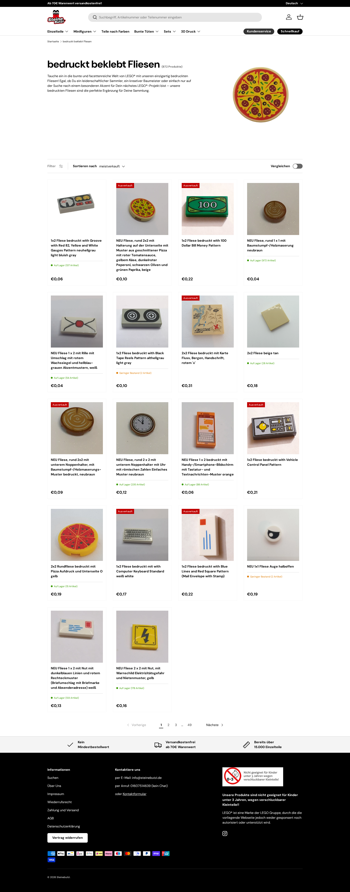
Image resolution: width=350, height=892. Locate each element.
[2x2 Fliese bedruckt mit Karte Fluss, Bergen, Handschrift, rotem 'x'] (208, 322)
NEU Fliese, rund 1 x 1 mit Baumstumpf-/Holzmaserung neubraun (270, 245)
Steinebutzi (63, 877)
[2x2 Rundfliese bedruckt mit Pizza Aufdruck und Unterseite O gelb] (77, 535)
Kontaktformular (134, 794)
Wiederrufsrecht (59, 802)
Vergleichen (280, 166)
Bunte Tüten (144, 31)
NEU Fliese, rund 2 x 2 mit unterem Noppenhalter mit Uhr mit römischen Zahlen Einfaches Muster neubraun (141, 467)
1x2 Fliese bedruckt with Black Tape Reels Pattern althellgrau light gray (140, 358)
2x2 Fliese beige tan (263, 353)
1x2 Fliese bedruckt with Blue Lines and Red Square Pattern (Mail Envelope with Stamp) (205, 571)
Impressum (55, 794)
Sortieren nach (85, 166)
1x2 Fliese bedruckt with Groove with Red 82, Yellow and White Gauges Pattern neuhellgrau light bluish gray (76, 247)
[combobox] (175, 17)
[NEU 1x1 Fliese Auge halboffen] (273, 535)
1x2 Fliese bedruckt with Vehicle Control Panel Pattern (272, 462)
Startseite (53, 41)
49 (190, 725)
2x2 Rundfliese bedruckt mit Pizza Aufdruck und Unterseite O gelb (77, 571)
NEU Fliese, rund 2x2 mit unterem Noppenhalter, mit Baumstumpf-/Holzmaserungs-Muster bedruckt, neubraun (76, 467)
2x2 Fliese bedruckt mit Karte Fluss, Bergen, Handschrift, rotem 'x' (205, 358)
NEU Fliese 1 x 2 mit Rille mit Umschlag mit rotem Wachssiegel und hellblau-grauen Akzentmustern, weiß (74, 360)
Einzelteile (55, 31)
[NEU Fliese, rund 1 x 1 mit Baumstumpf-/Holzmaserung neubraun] (273, 209)
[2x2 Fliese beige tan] (273, 322)
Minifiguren (83, 31)
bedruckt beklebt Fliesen (77, 41)
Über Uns (54, 786)
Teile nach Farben (115, 31)
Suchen (52, 778)
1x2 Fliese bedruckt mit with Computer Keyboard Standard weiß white (140, 571)
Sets (167, 31)
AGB (50, 818)
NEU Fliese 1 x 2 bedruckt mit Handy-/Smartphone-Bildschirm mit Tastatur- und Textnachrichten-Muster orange (208, 467)
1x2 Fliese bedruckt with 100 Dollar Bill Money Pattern (204, 243)
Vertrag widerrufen (67, 838)
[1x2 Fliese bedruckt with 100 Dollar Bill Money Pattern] (208, 209)
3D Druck (188, 31)
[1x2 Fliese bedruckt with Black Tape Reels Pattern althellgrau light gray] (142, 322)
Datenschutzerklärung (63, 826)
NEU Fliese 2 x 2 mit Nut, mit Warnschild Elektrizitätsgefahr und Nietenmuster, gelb (140, 673)
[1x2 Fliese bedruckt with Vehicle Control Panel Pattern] (273, 428)
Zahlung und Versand (63, 810)
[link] (136, 725)
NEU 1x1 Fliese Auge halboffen (270, 566)
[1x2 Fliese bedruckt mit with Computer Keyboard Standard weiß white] (142, 535)
